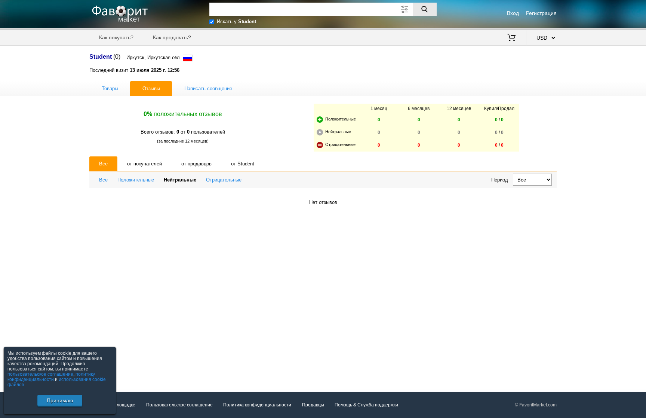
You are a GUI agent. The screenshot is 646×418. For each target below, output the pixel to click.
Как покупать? (116, 37)
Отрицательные (224, 180)
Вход (513, 13)
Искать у (236, 21)
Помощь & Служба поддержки (366, 405)
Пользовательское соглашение (179, 405)
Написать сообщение (208, 88)
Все (103, 164)
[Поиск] (425, 9)
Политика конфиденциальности (257, 405)
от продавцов (196, 164)
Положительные (135, 180)
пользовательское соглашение (40, 374)
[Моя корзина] (511, 38)
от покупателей (144, 164)
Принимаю (60, 400)
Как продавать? (172, 37)
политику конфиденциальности (51, 377)
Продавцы (313, 405)
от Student (242, 164)
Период (499, 180)
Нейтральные (180, 180)
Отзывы (151, 88)
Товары (110, 88)
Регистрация (541, 13)
